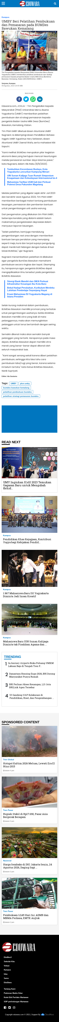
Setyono (5, 83)
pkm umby (25, 383)
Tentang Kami (10, 989)
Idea (5, 974)
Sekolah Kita (9, 961)
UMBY (13, 383)
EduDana (8, 982)
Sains (6, 978)
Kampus (5, 17)
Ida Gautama (12, 376)
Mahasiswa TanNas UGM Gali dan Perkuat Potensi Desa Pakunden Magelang (28, 183)
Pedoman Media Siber (13, 993)
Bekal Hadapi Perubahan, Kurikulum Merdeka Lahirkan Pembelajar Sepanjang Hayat (30, 289)
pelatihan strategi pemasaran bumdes (21, 396)
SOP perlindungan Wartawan (16, 1002)
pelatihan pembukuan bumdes (17, 392)
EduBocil (8, 957)
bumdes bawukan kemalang (16, 388)
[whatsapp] (33, 99)
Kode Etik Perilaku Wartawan (16, 997)
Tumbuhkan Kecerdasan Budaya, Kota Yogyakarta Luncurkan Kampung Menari (28, 170)
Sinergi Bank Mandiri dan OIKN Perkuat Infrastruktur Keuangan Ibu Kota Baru (27, 282)
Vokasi (6, 966)
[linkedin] (40, 99)
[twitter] (26, 99)
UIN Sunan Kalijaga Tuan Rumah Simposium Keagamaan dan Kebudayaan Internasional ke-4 (32, 176)
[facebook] (19, 99)
